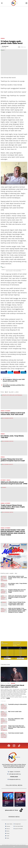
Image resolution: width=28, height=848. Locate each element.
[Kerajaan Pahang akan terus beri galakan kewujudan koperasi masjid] (14, 447)
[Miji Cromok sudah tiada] (4, 714)
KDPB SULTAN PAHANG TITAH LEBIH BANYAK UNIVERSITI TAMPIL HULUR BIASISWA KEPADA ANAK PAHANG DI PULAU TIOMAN (13, 532)
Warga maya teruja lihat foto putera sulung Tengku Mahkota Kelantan (16, 727)
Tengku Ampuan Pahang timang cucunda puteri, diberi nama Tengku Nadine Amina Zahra (13, 506)
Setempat (7, 410)
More (8, 698)
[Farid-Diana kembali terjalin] (4, 735)
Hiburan (13, 683)
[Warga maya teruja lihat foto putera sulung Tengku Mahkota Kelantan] (4, 728)
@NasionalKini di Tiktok (11, 810)
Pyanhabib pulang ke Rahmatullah (17, 704)
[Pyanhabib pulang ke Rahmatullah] (4, 706)
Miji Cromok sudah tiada (14, 711)
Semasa (3, 410)
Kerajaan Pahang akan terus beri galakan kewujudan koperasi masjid (13, 459)
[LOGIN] (26, 3)
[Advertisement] (14, 21)
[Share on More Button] (14, 846)
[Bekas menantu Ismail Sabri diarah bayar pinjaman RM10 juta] (14, 674)
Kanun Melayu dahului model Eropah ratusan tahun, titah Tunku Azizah (13, 413)
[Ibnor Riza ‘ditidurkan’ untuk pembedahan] (4, 721)
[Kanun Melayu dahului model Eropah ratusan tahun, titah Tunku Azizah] (14, 401)
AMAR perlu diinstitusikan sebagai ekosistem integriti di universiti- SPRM (14, 483)
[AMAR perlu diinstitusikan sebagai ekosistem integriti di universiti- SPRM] (14, 471)
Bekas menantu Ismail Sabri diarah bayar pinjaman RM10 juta (12, 686)
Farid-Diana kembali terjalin (15, 733)
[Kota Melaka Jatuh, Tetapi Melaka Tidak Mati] (14, 424)
